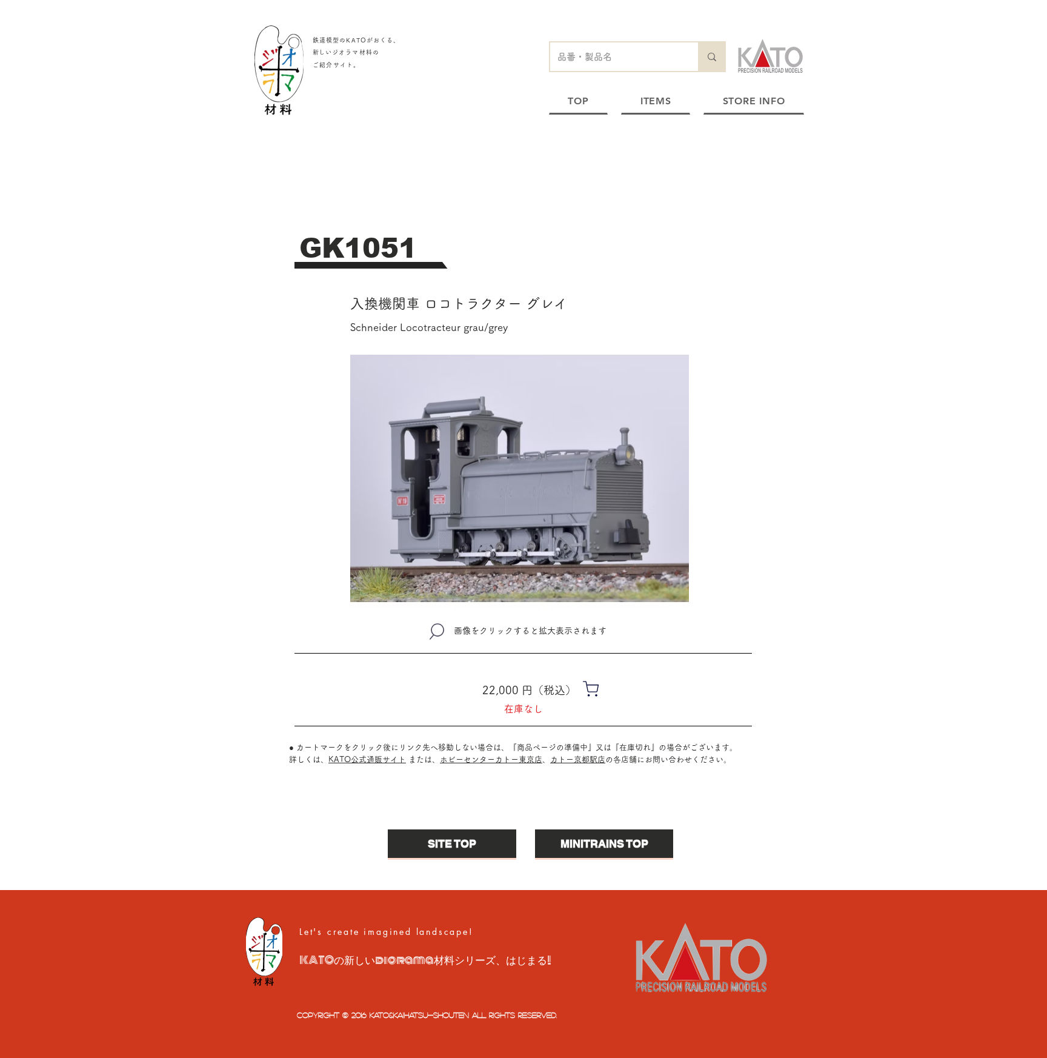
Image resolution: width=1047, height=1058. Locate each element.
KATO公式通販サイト (367, 759)
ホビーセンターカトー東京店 (491, 759)
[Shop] (591, 688)
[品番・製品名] (711, 56)
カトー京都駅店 (577, 759)
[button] (519, 478)
